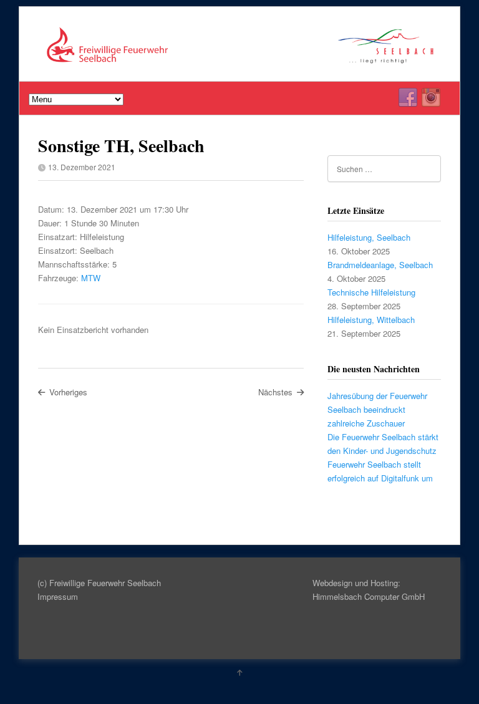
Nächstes (275, 392)
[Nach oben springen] (239, 672)
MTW (90, 278)
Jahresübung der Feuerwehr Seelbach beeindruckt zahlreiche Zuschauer (377, 409)
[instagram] (431, 98)
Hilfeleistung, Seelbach (368, 237)
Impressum (57, 596)
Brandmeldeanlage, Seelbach (380, 265)
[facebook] (408, 98)
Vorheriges (68, 392)
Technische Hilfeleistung (371, 292)
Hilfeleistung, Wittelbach (371, 319)
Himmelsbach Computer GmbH (368, 596)
